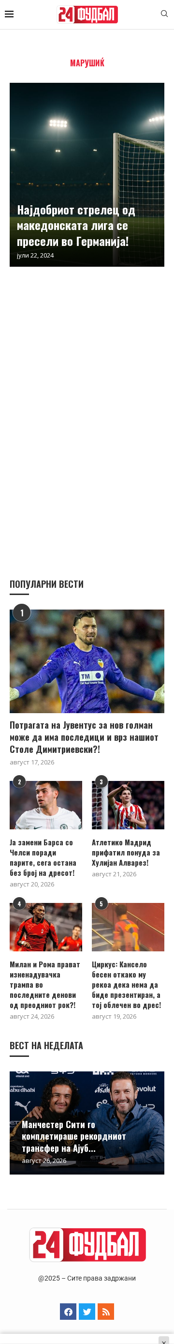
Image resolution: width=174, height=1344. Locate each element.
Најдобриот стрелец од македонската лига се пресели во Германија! (76, 224)
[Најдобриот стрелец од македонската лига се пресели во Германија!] (87, 175)
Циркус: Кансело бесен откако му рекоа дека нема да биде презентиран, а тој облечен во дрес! (126, 984)
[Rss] (106, 1311)
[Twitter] (87, 1311)
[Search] (164, 14)
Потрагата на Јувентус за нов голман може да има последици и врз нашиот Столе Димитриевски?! (84, 737)
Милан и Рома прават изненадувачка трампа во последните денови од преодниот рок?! (45, 984)
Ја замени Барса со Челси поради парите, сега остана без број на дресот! (43, 857)
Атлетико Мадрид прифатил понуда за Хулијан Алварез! (126, 852)
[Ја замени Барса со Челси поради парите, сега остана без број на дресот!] (46, 805)
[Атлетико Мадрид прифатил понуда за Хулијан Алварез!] (128, 805)
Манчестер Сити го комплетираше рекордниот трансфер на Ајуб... (74, 1136)
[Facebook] (68, 1311)
